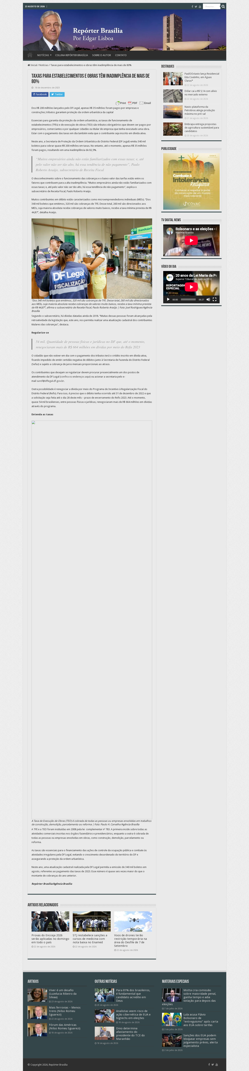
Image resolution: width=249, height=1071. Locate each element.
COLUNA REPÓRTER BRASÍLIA (71, 55)
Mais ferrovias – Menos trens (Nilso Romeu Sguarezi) (65, 1011)
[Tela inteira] (215, 299)
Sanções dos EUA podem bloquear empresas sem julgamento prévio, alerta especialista (200, 1041)
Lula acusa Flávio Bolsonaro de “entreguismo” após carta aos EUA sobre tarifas (200, 1020)
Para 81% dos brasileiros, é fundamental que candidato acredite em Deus (133, 995)
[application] (191, 287)
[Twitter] (196, 6)
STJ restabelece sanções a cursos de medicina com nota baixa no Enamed (90, 939)
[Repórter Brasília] (124, 30)
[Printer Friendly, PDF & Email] (133, 103)
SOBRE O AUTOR (101, 55)
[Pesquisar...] (223, 6)
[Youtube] (200, 6)
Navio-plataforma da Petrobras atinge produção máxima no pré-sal (200, 110)
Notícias (43, 65)
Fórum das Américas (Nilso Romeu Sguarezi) (64, 1026)
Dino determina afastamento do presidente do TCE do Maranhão (130, 1034)
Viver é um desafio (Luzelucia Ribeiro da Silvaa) (62, 993)
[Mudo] (208, 299)
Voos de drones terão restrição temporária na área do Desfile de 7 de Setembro (130, 941)
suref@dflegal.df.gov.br (50, 380)
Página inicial (30, 55)
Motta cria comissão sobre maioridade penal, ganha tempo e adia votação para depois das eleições (189, 997)
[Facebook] (192, 6)
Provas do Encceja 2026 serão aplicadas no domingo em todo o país (50, 939)
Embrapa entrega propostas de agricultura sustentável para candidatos (202, 128)
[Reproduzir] (168, 299)
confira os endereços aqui (75, 376)
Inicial (33, 65)
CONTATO (121, 55)
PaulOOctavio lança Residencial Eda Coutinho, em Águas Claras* (202, 77)
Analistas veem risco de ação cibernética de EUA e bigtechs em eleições (133, 1014)
